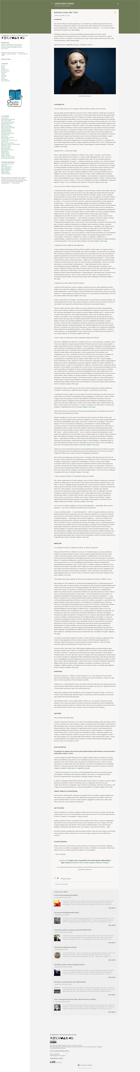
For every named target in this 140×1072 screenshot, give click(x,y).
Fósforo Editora (5, 171)
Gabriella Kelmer (6, 129)
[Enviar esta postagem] (58, 878)
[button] (115, 12)
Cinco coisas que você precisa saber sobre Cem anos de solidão (75, 999)
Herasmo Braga (5, 134)
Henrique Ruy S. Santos (7, 133)
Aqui (93, 833)
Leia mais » (112, 908)
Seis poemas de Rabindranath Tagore (66, 912)
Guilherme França (6, 132)
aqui (77, 40)
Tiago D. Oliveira (5, 155)
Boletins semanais (66, 878)
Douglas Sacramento (7, 123)
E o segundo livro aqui (82, 768)
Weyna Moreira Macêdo (8, 158)
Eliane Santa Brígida (7, 126)
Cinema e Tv (4, 69)
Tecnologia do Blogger (85, 1065)
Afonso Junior (5, 118)
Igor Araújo (4, 136)
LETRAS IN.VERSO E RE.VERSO (64, 3)
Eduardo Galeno (5, 125)
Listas (2, 78)
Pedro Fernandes (6, 147)
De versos (3, 76)
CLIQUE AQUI (63, 860)
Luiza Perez (4, 141)
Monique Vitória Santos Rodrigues (10, 144)
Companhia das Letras (7, 164)
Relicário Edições (6, 173)
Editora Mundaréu (6, 169)
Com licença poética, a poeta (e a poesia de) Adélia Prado (72, 930)
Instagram (92, 862)
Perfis (2, 67)
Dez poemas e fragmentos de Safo (65, 947)
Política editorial (60, 1048)
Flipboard (99, 862)
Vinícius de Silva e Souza (8, 156)
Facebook (75, 862)
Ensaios (3, 68)
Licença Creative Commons (74, 1045)
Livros (3, 65)
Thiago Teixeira (5, 154)
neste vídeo (83, 797)
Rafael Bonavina (5, 148)
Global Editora (5, 172)
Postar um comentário (61, 884)
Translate (62, 1055)
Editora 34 (4, 165)
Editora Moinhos (5, 168)
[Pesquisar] (118, 4)
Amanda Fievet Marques (8, 119)
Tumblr (86, 862)
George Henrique (6, 130)
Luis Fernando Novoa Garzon (9, 140)
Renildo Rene (4, 151)
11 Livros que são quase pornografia (66, 895)
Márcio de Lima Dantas (7, 143)
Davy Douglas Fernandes (8, 122)
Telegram (106, 862)
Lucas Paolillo (5, 138)
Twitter (80, 862)
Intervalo (3, 72)
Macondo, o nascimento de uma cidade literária (70, 982)
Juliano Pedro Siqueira (7, 137)
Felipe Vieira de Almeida (8, 127)
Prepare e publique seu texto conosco (11, 44)
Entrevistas (4, 79)
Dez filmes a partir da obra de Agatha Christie (69, 964)
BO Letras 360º (5, 71)
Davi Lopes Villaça (6, 120)
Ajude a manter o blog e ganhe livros (11, 46)
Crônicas (3, 75)
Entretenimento (5, 80)
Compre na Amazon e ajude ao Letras (11, 47)
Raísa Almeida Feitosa (7, 150)
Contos (3, 74)
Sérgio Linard (5, 152)
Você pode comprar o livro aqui (98, 182)
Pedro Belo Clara (6, 145)
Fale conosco (4, 48)
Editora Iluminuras (6, 166)
